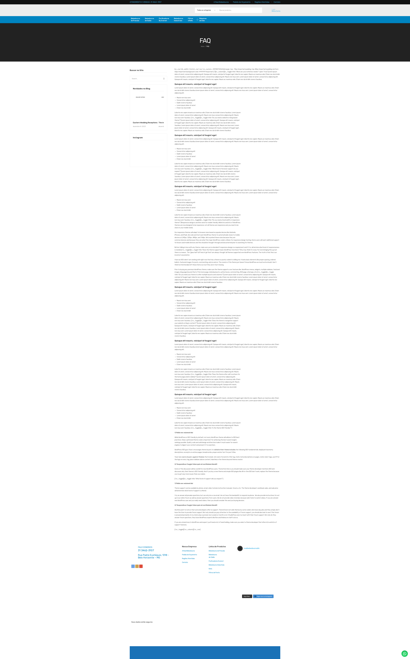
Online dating (140, 97)
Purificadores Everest (216, 561)
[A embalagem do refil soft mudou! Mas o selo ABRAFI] (271, 586)
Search (164, 78)
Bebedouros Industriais (216, 565)
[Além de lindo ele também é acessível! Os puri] (258, 559)
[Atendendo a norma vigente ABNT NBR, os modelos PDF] (244, 573)
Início (202, 46)
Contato (185, 562)
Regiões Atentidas (188, 558)
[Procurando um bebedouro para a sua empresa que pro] (258, 586)
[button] (404, 653)
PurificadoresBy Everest (164, 20)
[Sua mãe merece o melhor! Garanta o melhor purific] (271, 573)
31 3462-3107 (146, 550)
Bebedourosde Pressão (135, 20)
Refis (210, 569)
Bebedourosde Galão (149, 20)
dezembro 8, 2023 (139, 126)
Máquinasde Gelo (203, 20)
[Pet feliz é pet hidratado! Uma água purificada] (244, 586)
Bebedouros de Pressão (217, 551)
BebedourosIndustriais (178, 20)
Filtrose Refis (190, 20)
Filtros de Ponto (214, 573)
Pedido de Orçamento (189, 555)
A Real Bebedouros (188, 551)
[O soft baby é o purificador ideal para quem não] (271, 559)
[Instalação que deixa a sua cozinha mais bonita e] (258, 573)
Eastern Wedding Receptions (145, 123)
